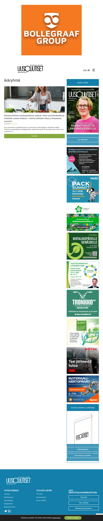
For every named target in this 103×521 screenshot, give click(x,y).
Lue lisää (34, 136)
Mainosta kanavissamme (84, 508)
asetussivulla (56, 518)
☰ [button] (93, 70)
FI (89, 70)
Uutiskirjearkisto (82, 449)
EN (84, 70)
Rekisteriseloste (9, 507)
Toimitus (7, 494)
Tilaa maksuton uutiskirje (83, 455)
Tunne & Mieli (41, 500)
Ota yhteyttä (8, 500)
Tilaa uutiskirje (84, 503)
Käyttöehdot (8, 504)
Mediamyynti (8, 497)
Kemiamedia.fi (41, 497)
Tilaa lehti (83, 497)
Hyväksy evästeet (73, 518)
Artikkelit (14, 124)
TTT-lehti (39, 494)
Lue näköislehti (83, 140)
